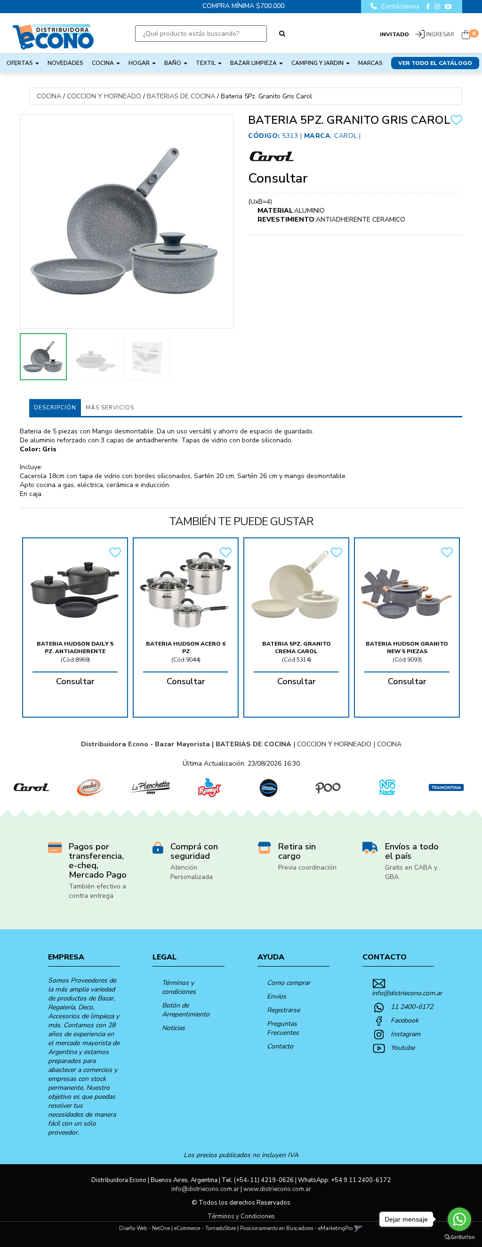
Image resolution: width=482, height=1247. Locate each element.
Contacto (280, 1046)
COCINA (103, 63)
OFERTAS (20, 63)
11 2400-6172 (412, 1006)
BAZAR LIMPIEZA (254, 63)
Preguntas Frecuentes (283, 1028)
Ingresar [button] (440, 34)
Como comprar (288, 982)
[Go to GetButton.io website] (459, 1237)
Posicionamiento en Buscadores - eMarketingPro (296, 1228)
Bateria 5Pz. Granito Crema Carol (296, 647)
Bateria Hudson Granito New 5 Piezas (407, 647)
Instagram (405, 1034)
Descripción (55, 407)
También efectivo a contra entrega (97, 891)
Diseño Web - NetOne (144, 1228)
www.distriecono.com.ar (277, 1189)
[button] (358, 1228)
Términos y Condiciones (241, 1216)
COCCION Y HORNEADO (104, 96)
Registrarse (283, 1010)
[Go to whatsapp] (459, 1219)
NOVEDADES (65, 63)
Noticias (173, 1027)
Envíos (276, 996)
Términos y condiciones (179, 987)
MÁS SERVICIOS (110, 407)
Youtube (403, 1047)
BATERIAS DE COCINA (181, 96)
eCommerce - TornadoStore (205, 1228)
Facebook (404, 1020)
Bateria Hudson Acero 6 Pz (185, 647)
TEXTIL (206, 63)
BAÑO (173, 63)
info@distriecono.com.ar (407, 993)
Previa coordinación (307, 867)
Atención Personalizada (191, 872)
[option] (29, 787)
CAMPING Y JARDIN (318, 63)
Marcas (370, 63)
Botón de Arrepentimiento (185, 1010)
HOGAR (140, 63)
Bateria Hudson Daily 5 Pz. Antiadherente (75, 647)
